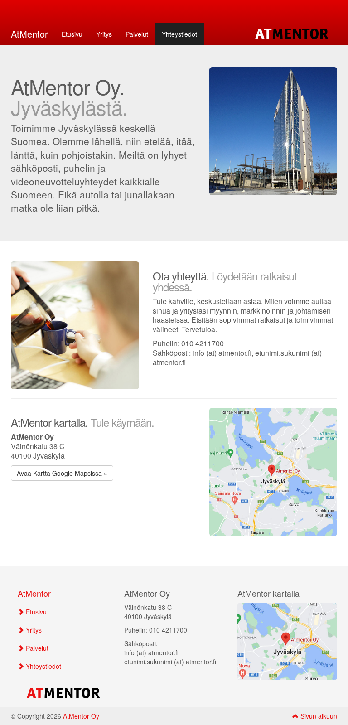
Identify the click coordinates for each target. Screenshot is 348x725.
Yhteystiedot (179, 34)
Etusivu (72, 34)
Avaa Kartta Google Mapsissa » (62, 473)
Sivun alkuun (318, 715)
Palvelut (137, 34)
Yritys (104, 34)
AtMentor (29, 33)
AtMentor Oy (81, 715)
